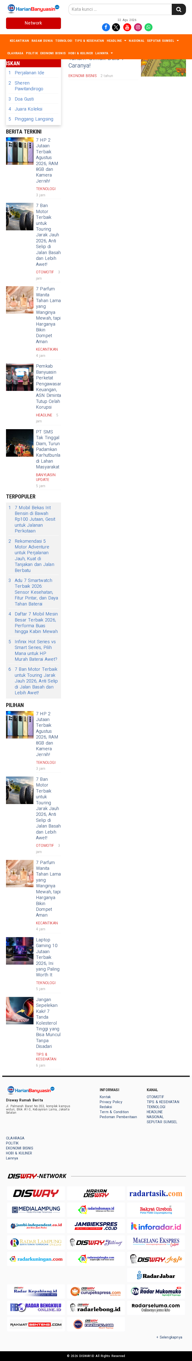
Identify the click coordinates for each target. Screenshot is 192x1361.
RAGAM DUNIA (42, 41)
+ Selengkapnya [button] (169, 1337)
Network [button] (33, 23)
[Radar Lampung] (36, 1242)
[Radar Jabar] (156, 1275)
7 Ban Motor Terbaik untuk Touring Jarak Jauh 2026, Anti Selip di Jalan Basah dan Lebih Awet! (48, 235)
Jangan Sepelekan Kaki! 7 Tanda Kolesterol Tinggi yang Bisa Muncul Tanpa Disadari (48, 1023)
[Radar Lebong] (96, 1307)
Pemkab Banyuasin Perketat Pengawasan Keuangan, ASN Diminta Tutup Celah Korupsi (49, 387)
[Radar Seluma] (156, 1307)
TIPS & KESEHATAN (89, 41)
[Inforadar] (156, 1226)
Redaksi (106, 1107)
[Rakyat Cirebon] (156, 1209)
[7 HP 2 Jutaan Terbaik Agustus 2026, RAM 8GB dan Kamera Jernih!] (20, 151)
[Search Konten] (179, 9)
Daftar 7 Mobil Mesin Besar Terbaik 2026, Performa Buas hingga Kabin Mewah (33, 623)
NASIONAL (136, 41)
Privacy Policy (111, 1102)
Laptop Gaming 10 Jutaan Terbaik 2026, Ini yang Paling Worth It (48, 957)
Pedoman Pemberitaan (118, 1117)
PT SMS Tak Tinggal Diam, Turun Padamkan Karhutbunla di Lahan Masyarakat (48, 449)
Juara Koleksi (25, 109)
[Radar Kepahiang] (36, 1291)
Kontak (105, 1097)
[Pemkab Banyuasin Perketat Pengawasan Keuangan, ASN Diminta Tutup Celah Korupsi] (20, 377)
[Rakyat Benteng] (36, 1324)
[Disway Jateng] (96, 1242)
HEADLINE (114, 41)
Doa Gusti (21, 99)
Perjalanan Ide (26, 73)
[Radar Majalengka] (96, 1258)
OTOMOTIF (155, 1097)
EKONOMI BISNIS (53, 53)
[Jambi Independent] (36, 1226)
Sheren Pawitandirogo (26, 86)
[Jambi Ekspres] (96, 1226)
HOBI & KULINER (80, 53)
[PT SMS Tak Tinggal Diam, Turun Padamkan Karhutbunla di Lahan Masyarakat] (20, 443)
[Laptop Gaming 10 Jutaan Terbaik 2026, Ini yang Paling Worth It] (20, 951)
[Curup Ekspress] (96, 1291)
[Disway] (36, 1193)
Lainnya (101, 53)
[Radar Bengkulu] (36, 1307)
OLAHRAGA (15, 53)
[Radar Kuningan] (36, 1258)
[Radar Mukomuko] (156, 1291)
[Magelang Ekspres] (156, 1242)
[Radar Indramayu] (96, 1209)
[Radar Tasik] (156, 1193)
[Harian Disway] (96, 1193)
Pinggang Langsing (31, 119)
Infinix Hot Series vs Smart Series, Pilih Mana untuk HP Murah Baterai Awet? (32, 650)
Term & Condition (114, 1112)
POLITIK (32, 53)
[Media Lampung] (36, 1209)
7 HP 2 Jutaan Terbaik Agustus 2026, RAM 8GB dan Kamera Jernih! (47, 161)
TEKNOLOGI (63, 41)
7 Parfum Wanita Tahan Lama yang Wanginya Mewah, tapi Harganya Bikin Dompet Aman (48, 315)
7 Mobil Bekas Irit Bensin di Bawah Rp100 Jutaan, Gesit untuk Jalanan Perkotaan (31, 519)
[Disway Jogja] (156, 1258)
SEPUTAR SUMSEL (160, 41)
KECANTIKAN (19, 41)
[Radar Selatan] (96, 1324)
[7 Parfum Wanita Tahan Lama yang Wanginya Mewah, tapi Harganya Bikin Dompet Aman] (20, 300)
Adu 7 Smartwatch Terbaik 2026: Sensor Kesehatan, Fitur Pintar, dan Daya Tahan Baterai (33, 592)
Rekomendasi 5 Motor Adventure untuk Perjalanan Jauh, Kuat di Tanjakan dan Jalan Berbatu (31, 555)
